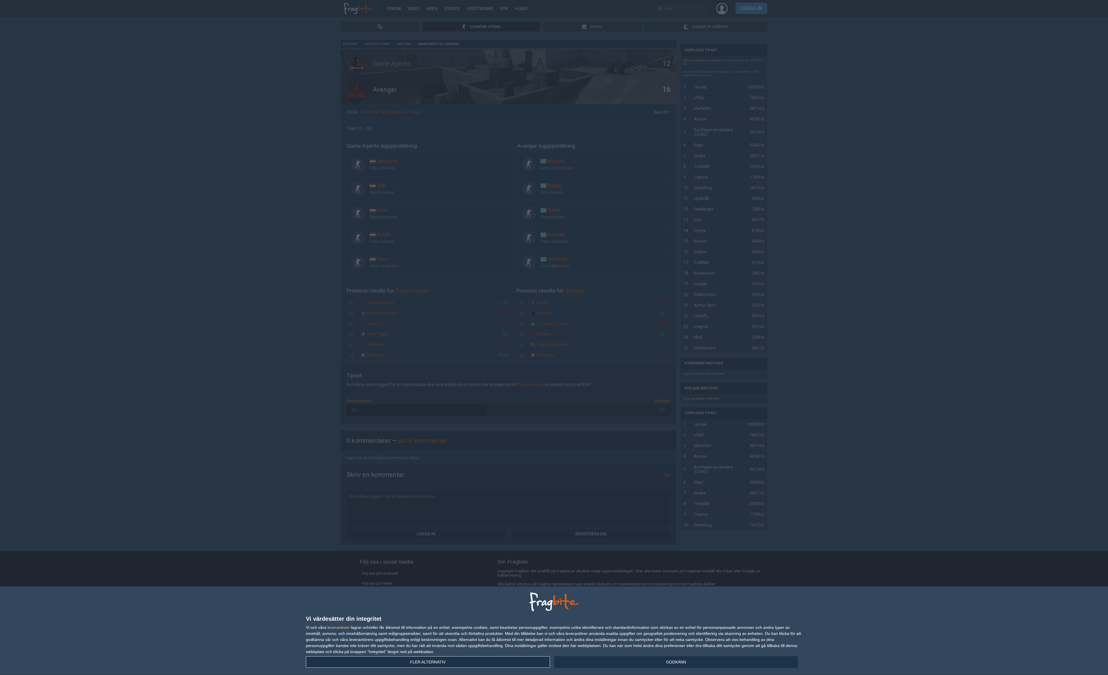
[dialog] (554, 631)
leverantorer (338, 627)
